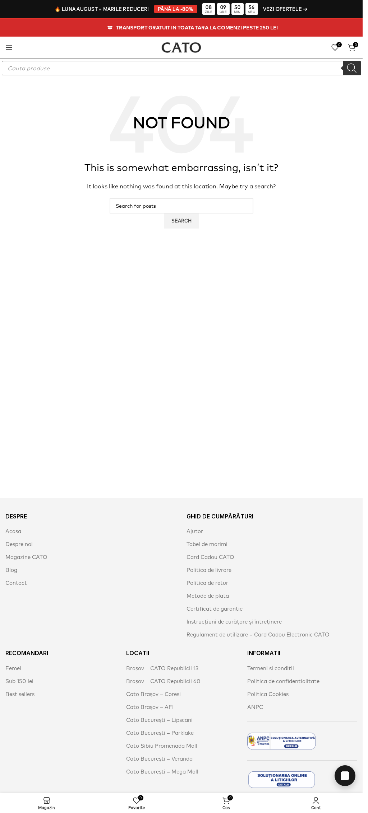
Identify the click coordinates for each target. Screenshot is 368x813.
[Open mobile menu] (9, 47)
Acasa (13, 531)
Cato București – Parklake (160, 732)
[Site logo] (181, 46)
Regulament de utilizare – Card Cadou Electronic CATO (258, 634)
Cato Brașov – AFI (150, 707)
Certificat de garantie (215, 608)
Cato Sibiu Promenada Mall (161, 745)
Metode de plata (208, 595)
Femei (13, 668)
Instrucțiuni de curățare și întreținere (234, 621)
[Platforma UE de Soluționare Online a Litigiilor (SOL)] (281, 779)
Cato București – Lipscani (159, 719)
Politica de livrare (209, 570)
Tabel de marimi (207, 544)
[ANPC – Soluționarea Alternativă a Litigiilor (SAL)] (281, 741)
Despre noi (19, 544)
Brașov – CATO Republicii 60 (163, 681)
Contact (16, 582)
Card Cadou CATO (210, 557)
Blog (11, 570)
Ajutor (195, 531)
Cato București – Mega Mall (162, 771)
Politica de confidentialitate (283, 681)
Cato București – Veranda (159, 758)
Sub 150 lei (19, 681)
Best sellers (19, 694)
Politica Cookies (268, 694)
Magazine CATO (26, 557)
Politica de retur (207, 582)
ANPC (255, 707)
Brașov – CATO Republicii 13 (162, 668)
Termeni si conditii (270, 668)
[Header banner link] (181, 28)
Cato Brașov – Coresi (153, 694)
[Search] (352, 68)
